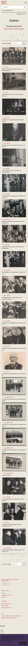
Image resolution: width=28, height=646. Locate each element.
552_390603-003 (8, 422)
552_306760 (6, 219)
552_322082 (6, 270)
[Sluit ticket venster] (2, 631)
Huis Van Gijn (4, 605)
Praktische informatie (6, 595)
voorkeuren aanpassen (7, 640)
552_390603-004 (8, 448)
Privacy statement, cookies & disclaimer (11, 616)
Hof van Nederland (6, 604)
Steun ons (3, 597)
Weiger (15, 643)
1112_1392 (6, 372)
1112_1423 (6, 522)
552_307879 (7, 321)
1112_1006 (5, 67)
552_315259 (6, 168)
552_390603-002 (8, 397)
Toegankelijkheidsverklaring (8, 618)
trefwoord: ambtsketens (14, 29)
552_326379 (6, 143)
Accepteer (23, 643)
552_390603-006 (8, 473)
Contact (3, 593)
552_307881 (7, 346)
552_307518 (6, 118)
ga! (24, 43)
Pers (2, 614)
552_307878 (7, 295)
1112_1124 (5, 92)
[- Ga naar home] (12, 2)
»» (17, 39)
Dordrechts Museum (6, 607)
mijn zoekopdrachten (7, 10)
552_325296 (7, 497)
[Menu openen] (26, 2)
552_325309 (7, 548)
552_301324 (6, 194)
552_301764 (6, 245)
